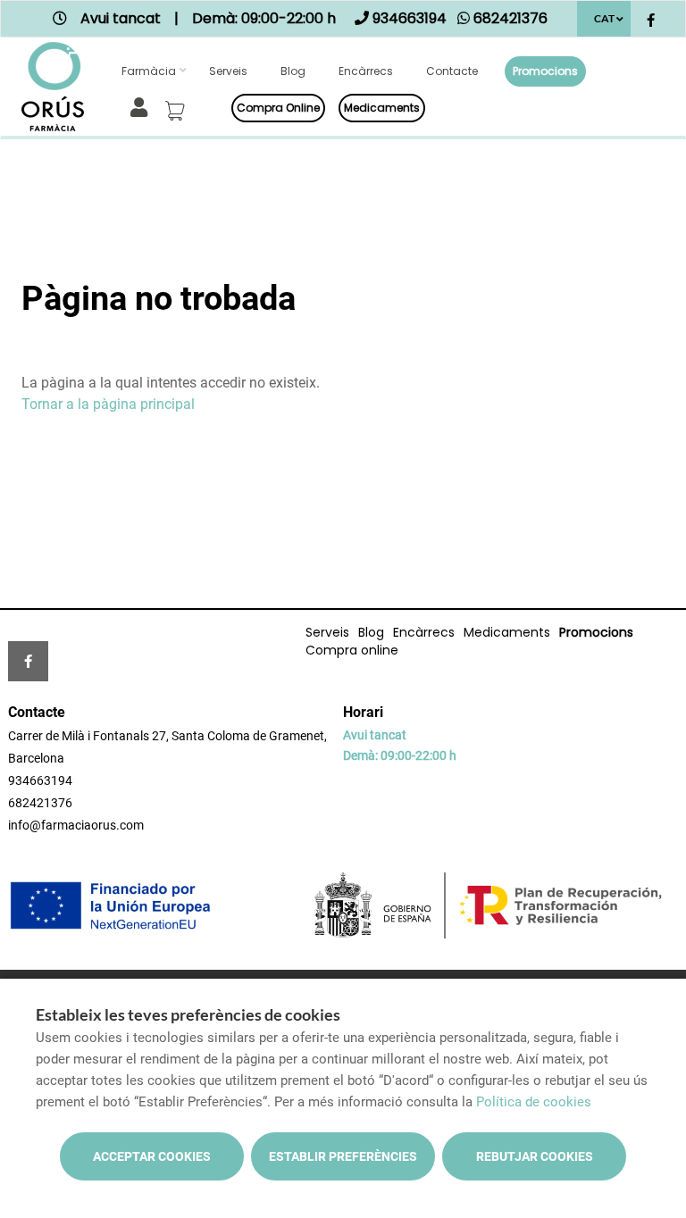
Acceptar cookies (152, 1156)
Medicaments (382, 107)
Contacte (452, 71)
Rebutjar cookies (534, 1156)
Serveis (228, 71)
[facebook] (651, 21)
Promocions (545, 71)
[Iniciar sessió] (142, 106)
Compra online (278, 107)
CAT (604, 18)
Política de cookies (533, 1102)
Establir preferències (343, 1156)
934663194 (40, 780)
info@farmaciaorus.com (76, 825)
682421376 (40, 803)
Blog (292, 71)
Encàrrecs (366, 71)
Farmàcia (148, 71)
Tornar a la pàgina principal (108, 404)
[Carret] (178, 105)
